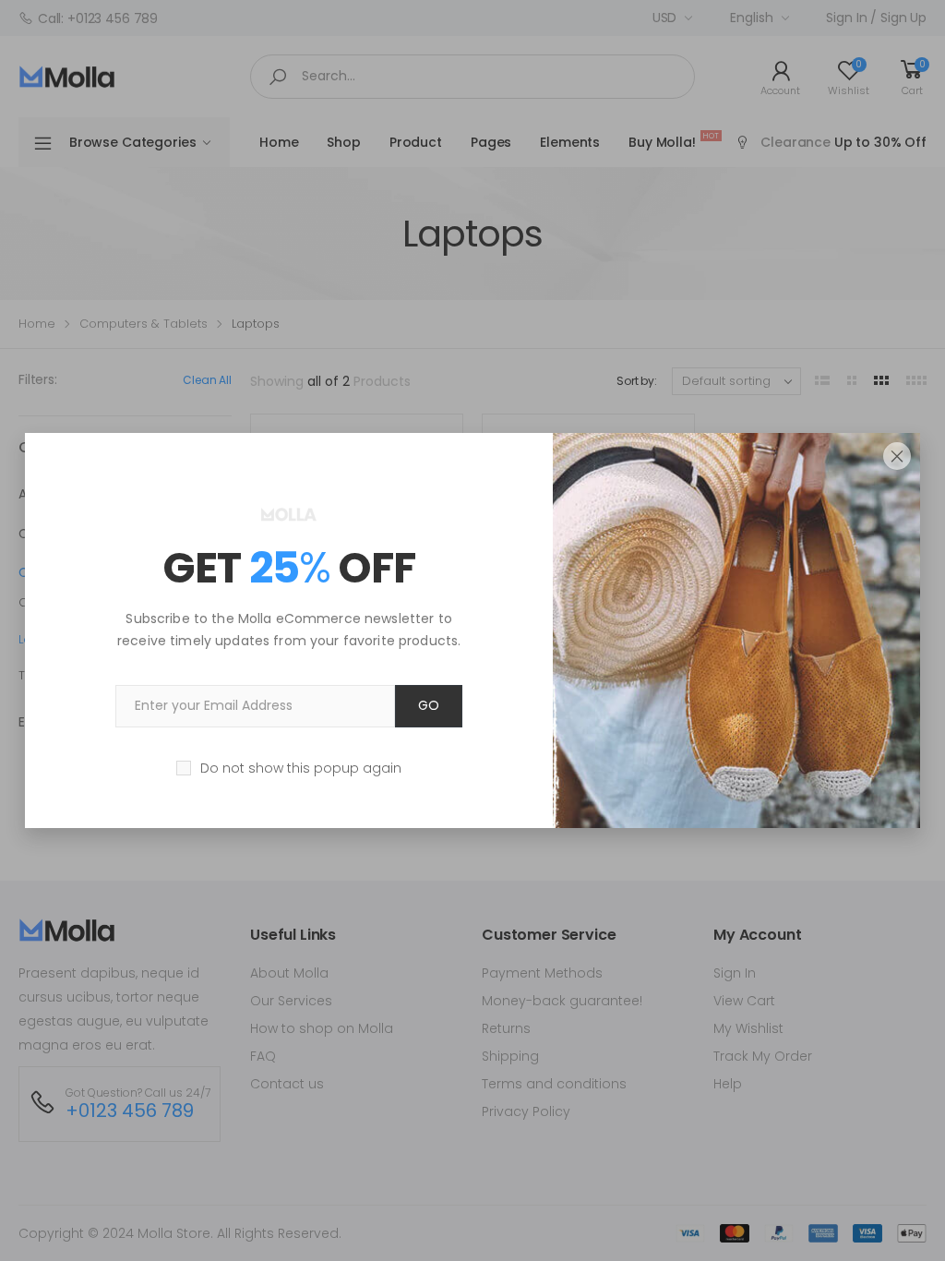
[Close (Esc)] (897, 456)
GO (428, 705)
